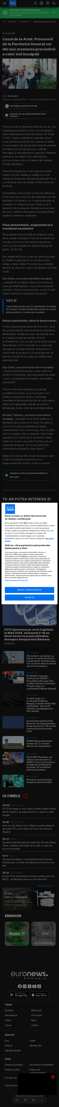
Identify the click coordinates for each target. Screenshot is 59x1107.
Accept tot (29, 597)
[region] (30, 553)
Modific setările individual (29, 590)
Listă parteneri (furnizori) (16, 580)
